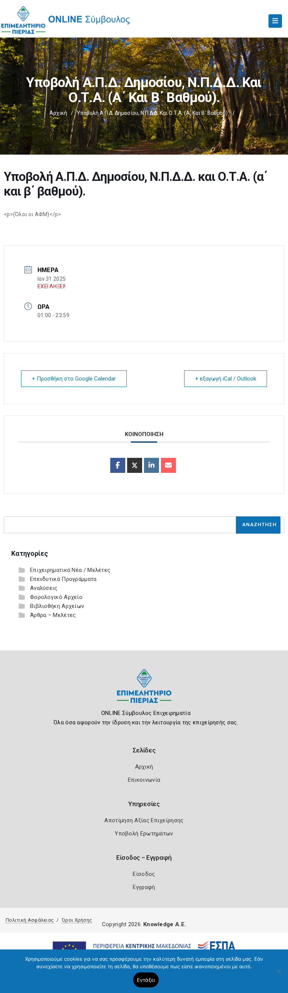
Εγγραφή (144, 887)
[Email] (168, 465)
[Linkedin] (151, 465)
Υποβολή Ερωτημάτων (144, 833)
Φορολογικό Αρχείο (56, 597)
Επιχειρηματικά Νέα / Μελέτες (70, 570)
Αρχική (58, 113)
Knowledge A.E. (164, 924)
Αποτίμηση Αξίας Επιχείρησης (143, 820)
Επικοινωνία (144, 779)
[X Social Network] (134, 465)
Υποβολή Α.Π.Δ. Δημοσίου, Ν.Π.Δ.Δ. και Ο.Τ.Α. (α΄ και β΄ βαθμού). (153, 113)
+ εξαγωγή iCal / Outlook (225, 378)
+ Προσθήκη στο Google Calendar (74, 378)
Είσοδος (144, 874)
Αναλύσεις (44, 588)
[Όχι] (278, 974)
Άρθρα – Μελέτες (53, 615)
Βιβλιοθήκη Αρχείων (57, 606)
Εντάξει (146, 980)
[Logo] (144, 692)
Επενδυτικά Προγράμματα (63, 579)
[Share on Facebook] (117, 465)
